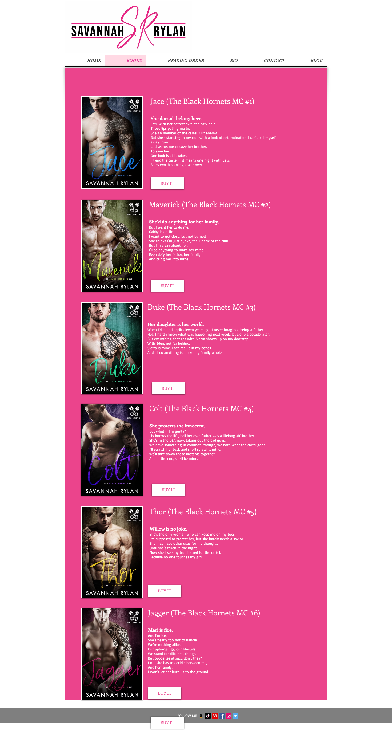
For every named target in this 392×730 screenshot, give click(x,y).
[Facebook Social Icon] (222, 716)
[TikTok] (208, 716)
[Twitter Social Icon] (235, 716)
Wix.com (229, 727)
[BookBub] (215, 716)
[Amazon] (201, 716)
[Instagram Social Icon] (228, 716)
